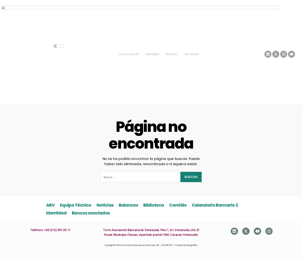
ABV (50, 205)
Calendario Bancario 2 (215, 205)
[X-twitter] (275, 54)
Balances (128, 205)
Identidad (152, 54)
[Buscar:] (139, 178)
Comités (177, 205)
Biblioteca (153, 205)
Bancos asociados (91, 213)
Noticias (172, 54)
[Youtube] (291, 54)
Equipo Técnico (75, 205)
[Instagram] (283, 54)
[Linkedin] (267, 54)
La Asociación (129, 54)
